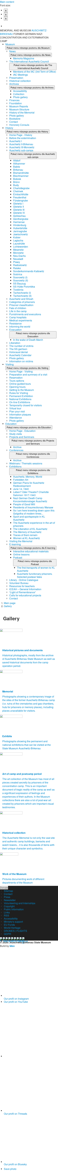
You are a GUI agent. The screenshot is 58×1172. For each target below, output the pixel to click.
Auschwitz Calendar (20, 355)
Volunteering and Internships (19, 903)
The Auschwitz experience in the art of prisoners (34, 524)
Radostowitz (20, 265)
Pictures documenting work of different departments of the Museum (23, 880)
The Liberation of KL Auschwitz (30, 529)
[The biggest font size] (31, 24)
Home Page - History (20, 135)
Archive (17, 447)
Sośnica (17, 274)
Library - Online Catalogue (23, 580)
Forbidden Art (20, 479)
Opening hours (17, 387)
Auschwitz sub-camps (21, 150)
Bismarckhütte (21, 173)
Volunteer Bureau (18, 583)
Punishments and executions (25, 314)
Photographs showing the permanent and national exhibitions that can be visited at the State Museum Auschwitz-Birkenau (26, 744)
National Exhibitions (20, 399)
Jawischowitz (20, 234)
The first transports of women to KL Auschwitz (36, 569)
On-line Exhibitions (19, 402)
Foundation (15, 103)
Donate (4, 887)
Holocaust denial (18, 352)
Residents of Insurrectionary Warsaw (33, 507)
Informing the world (19, 326)
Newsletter (10, 900)
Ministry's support (13, 921)
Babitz (16, 166)
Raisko (17, 268)
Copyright (9, 906)
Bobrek (17, 179)
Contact (13, 121)
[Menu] (54, 32)
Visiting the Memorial (20, 541)
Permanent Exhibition (21, 396)
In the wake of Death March (28, 340)
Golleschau (19, 216)
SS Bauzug (19, 283)
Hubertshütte (20, 228)
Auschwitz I (15, 141)
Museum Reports (18, 106)
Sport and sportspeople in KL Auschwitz (29, 518)
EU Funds (9, 924)
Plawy (16, 262)
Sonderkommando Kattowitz (28, 271)
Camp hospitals (17, 317)
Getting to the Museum (21, 390)
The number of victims (21, 346)
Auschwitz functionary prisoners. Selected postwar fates (34, 575)
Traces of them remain (25, 535)
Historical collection (20, 81)
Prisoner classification (21, 305)
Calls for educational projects (25, 595)
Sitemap (8, 891)
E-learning (15, 544)
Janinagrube (20, 231)
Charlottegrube (21, 188)
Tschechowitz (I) (22, 292)
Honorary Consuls (19, 125)
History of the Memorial (21, 112)
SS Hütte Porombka (24, 286)
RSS (6, 915)
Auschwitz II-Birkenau (21, 144)
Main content (7, 2)
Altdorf (16, 160)
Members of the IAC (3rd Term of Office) (34, 71)
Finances (14, 100)
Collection (18, 94)
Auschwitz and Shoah (21, 299)
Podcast (17, 557)
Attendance (15, 417)
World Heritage (12, 928)
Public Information (14, 909)
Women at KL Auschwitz (26, 538)
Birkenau (18, 169)
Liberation (14, 343)
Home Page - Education (22, 431)
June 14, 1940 (21, 489)
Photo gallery (20, 97)
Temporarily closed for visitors (25, 405)
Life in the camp (18, 311)
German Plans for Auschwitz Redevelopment (28, 484)
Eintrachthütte (20, 194)
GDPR (7, 934)
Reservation (16, 377)
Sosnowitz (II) (20, 280)
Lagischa (18, 240)
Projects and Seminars (21, 437)
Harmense (19, 222)
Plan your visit (17, 411)
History (9, 128)
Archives (14, 84)
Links (7, 912)
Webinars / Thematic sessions (25, 463)
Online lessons (21, 554)
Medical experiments (20, 320)
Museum (10, 44)
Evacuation (15, 329)
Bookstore (14, 118)
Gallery (8, 606)
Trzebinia (18, 289)
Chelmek (18, 191)
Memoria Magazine (23, 58)
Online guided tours (20, 383)
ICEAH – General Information (25, 589)
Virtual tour (15, 408)
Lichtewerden (20, 246)
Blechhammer (20, 176)
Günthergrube (20, 219)
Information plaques (20, 414)
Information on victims (21, 361)
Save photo (10, 1169)
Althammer (19, 163)
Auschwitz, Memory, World (27, 476)
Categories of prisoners (22, 302)
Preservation (16, 77)
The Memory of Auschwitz (27, 532)
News (12, 51)
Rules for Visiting (18, 393)
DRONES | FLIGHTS (15, 931)
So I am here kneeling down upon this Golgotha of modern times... (33, 512)
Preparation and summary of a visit (28, 374)
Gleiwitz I (18, 203)
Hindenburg (19, 225)
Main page (9, 603)
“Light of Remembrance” (22, 592)
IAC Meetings (20, 74)
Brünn (16, 182)
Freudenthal (19, 197)
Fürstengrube (20, 200)
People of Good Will (24, 504)
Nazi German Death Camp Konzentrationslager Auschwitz (30, 499)
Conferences (16, 450)
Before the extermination (22, 138)
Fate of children (17, 308)
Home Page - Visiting (21, 371)
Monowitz (18, 252)
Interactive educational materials (31, 551)
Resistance (15, 323)
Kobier (16, 237)
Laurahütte (19, 243)
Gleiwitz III (18, 209)
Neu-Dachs (19, 256)
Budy (16, 185)
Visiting (9, 364)
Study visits (15, 434)
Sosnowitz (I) (20, 277)
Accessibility (20, 91)
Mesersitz (18, 249)
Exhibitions (15, 466)
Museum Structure (19, 109)
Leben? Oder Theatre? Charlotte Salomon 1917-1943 (31, 493)
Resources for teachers (22, 586)
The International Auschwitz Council (29, 61)
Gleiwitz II (18, 206)
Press (7, 897)
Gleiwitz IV (19, 213)
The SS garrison (18, 349)
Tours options (16, 380)
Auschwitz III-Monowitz (21, 147)
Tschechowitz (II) (22, 296)
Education (11, 423)
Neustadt (18, 259)
